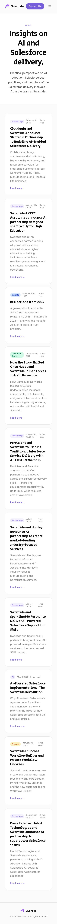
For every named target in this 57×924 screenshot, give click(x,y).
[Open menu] (50, 6)
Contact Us (35, 6)
